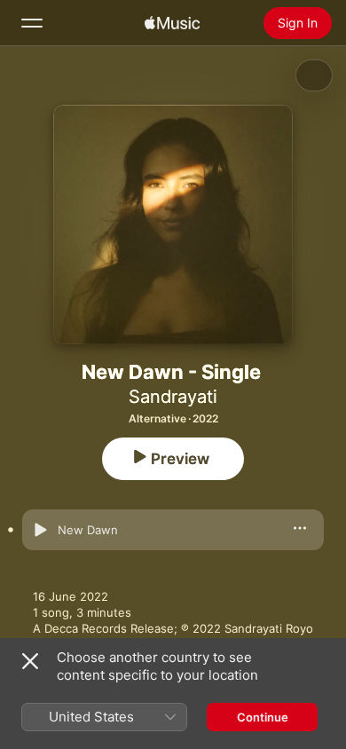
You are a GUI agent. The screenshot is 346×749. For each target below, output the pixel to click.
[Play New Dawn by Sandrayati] (40, 530)
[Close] (30, 661)
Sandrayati (173, 396)
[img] (172, 23)
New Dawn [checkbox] (88, 530)
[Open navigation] (31, 23)
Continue (262, 717)
